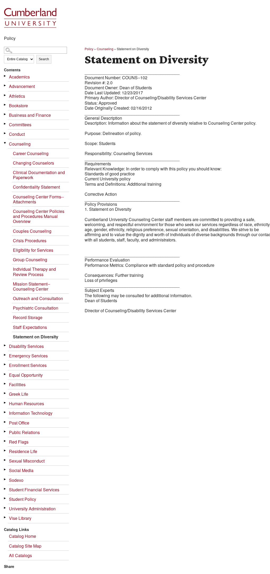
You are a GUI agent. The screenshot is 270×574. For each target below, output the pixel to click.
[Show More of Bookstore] (5, 105)
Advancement (22, 86)
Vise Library (20, 518)
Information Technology (30, 413)
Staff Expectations (30, 327)
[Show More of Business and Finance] (5, 114)
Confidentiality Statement (36, 187)
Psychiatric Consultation (35, 308)
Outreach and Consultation (38, 298)
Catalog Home (22, 536)
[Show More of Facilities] (5, 383)
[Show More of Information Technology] (5, 412)
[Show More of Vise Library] (5, 517)
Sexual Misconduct (27, 461)
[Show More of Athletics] (5, 95)
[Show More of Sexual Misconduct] (5, 460)
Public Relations (24, 432)
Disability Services (26, 346)
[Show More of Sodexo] (5, 479)
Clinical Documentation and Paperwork (39, 174)
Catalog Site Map (25, 546)
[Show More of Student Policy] (5, 498)
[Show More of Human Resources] (5, 403)
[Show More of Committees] (5, 124)
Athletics (17, 96)
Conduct (17, 134)
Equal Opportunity (26, 375)
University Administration (32, 509)
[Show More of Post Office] (5, 422)
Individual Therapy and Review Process (34, 271)
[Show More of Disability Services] (5, 345)
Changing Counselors (33, 163)
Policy (89, 48)
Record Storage (27, 317)
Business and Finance (30, 115)
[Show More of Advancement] (5, 85)
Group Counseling (30, 259)
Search (44, 59)
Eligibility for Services (33, 250)
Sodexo (16, 480)
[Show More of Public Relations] (5, 431)
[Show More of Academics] (5, 76)
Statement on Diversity (35, 337)
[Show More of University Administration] (5, 508)
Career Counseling (31, 153)
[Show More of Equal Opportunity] (5, 374)
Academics (19, 77)
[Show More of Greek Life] (5, 393)
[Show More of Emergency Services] (5, 355)
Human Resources (26, 403)
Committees (20, 125)
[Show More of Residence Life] (5, 450)
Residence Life (23, 451)
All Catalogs (20, 555)
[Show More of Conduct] (5, 133)
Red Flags (18, 442)
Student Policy (22, 499)
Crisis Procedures (29, 240)
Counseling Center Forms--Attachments (38, 199)
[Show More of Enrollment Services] (5, 364)
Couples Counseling (32, 231)
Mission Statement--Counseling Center (31, 286)
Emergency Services (28, 356)
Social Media (21, 470)
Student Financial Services (34, 490)
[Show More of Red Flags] (5, 441)
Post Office (19, 423)
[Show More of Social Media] (5, 469)
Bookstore (18, 105)
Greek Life (18, 394)
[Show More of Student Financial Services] (5, 489)
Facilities (17, 384)
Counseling (20, 144)
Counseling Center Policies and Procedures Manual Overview (38, 216)
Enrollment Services (28, 365)
